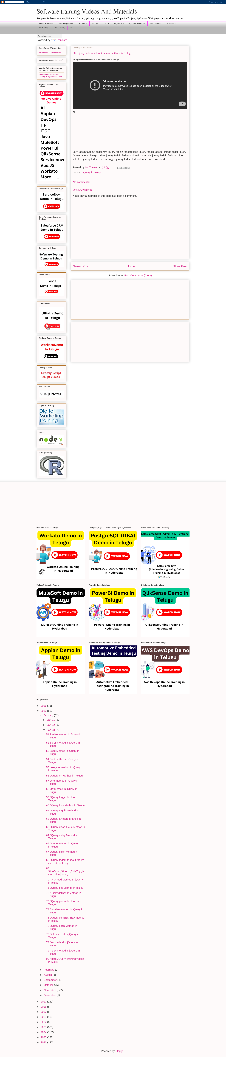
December (50, 995)
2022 (44, 1022)
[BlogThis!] (121, 168)
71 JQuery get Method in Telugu (64, 887)
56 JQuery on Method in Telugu (64, 775)
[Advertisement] (130, 131)
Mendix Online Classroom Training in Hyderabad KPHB (50, 75)
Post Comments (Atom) (138, 275)
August (48, 974)
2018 (44, 1006)
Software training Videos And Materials (87, 11)
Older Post (180, 266)
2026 (44, 1042)
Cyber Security (59, 28)
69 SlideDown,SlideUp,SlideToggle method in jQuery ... (65, 871)
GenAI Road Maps (46, 23)
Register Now (119, 23)
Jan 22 (51, 724)
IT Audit (106, 23)
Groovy (95, 23)
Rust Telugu (43, 28)
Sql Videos (83, 23)
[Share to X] (123, 168)
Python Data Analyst (137, 23)
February (49, 969)
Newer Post (81, 266)
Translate (61, 40)
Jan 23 (51, 730)
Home (131, 266)
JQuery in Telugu (91, 172)
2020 (44, 1011)
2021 (44, 1016)
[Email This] (118, 168)
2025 (44, 1037)
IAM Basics (171, 23)
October (49, 985)
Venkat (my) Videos (66, 23)
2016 (44, 710)
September (50, 979)
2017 (44, 1001)
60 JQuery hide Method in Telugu (65, 805)
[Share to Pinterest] (128, 168)
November (50, 990)
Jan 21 (51, 719)
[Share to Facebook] (126, 168)
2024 (44, 1032)
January (49, 715)
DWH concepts (156, 23)
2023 (44, 1027)
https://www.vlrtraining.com (50, 52)
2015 (44, 705)
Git (71, 28)
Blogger (119, 1051)
